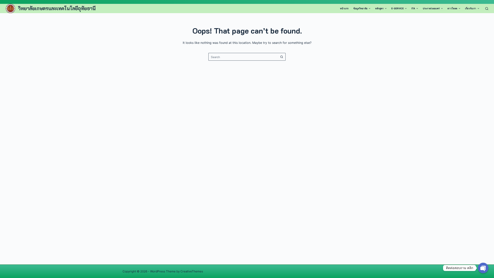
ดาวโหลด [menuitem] (452, 8)
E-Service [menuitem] (397, 8)
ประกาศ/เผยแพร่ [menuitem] (431, 8)
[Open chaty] (483, 268)
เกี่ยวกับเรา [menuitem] (470, 8)
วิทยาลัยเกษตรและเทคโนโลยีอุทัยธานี (57, 8)
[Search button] (282, 57)
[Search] (486, 8)
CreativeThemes (191, 271)
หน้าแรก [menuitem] (344, 8)
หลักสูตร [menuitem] (379, 8)
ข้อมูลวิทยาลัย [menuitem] (360, 8)
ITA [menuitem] (413, 8)
